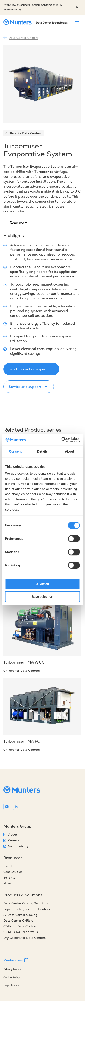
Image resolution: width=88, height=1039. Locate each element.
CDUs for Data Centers (20, 926)
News (7, 883)
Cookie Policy (11, 977)
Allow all (42, 584)
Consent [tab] (15, 451)
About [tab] (69, 451)
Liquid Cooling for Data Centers (26, 909)
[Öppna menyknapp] (77, 22)
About (12, 834)
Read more (10, 9)
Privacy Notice (12, 969)
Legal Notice (11, 985)
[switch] (74, 538)
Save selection (42, 596)
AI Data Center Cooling (20, 915)
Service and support (25, 386)
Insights (9, 877)
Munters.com (13, 960)
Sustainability (18, 846)
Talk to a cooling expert (28, 369)
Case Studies (12, 872)
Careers (13, 840)
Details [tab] (42, 451)
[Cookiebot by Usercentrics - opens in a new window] (61, 440)
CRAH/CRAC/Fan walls (20, 932)
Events (8, 866)
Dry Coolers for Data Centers (24, 938)
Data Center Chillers (23, 38)
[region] (77, 7)
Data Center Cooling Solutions (25, 903)
